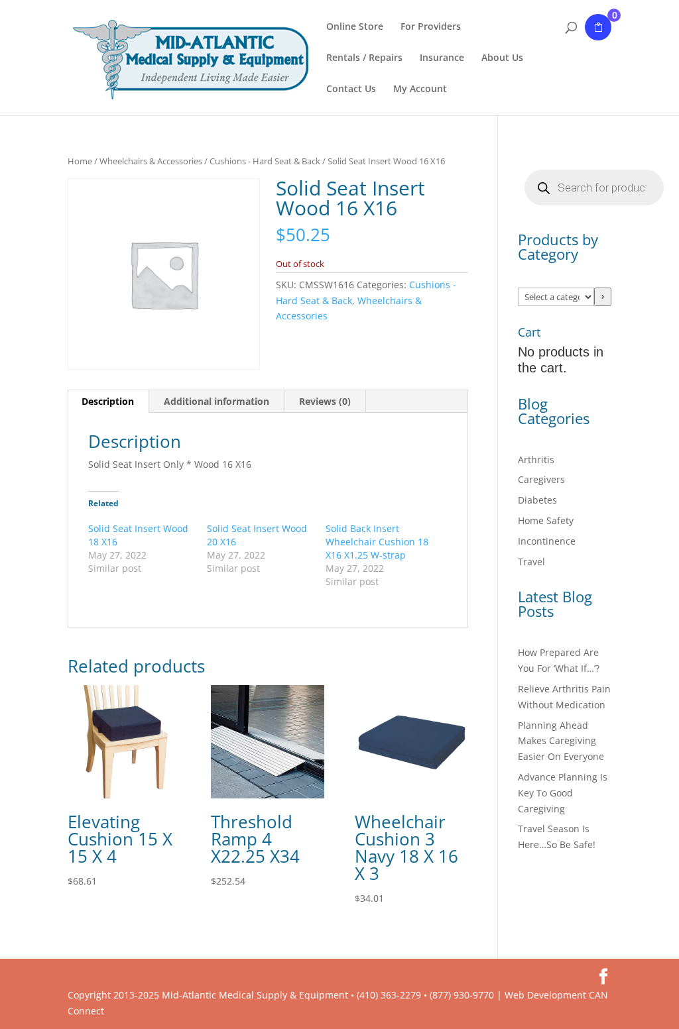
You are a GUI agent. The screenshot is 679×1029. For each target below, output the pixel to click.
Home (80, 161)
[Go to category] (602, 297)
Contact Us (351, 89)
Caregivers (541, 479)
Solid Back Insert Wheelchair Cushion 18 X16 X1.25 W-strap (377, 541)
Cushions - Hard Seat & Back (265, 161)
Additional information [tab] (216, 401)
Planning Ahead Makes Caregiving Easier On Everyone (561, 741)
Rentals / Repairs (364, 58)
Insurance (442, 58)
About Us (502, 58)
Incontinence (547, 541)
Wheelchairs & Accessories (150, 161)
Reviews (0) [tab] (325, 401)
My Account (420, 89)
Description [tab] (108, 401)
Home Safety (546, 520)
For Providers (431, 27)
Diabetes (537, 500)
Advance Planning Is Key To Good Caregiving (562, 793)
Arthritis (536, 459)
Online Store (354, 27)
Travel (531, 561)
